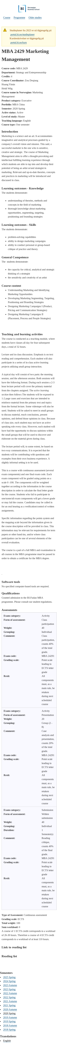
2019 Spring (9, 1021)
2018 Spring (9, 1029)
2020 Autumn (10, 1009)
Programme (19, 17)
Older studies (35, 17)
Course (6, 17)
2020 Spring (9, 1013)
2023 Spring (9, 989)
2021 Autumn (10, 1001)
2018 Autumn (10, 1025)
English (7, 1040)
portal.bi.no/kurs (18, 42)
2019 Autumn (10, 1017)
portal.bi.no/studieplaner (22, 34)
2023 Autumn (10, 985)
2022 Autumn (10, 993)
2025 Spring (9, 977)
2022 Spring (9, 997)
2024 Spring (9, 981)
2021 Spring (9, 1005)
